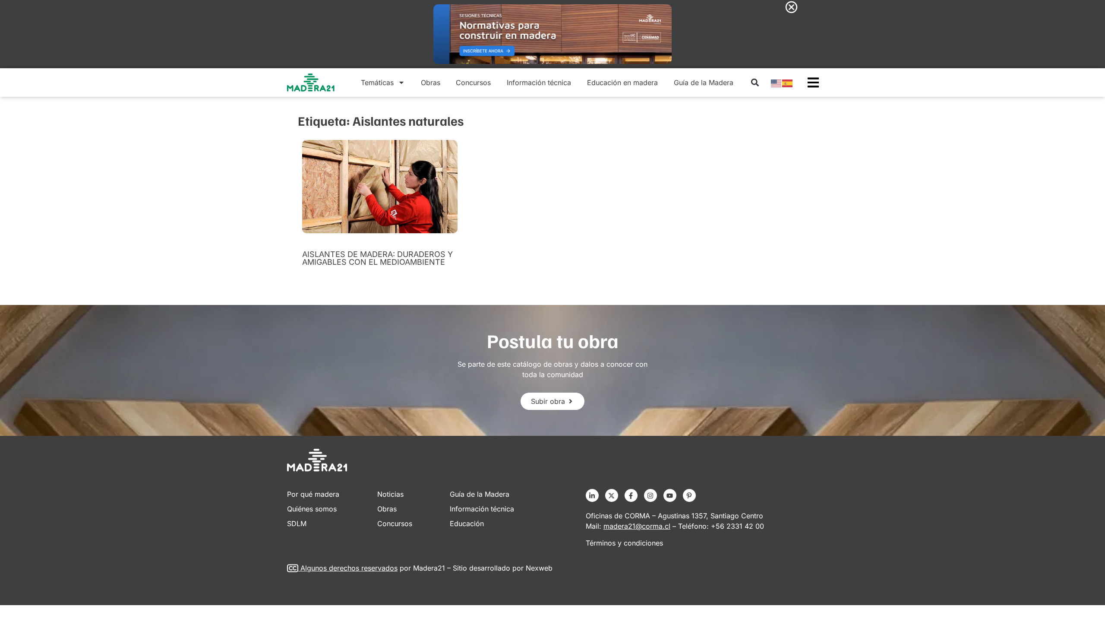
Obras (430, 82)
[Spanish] (787, 82)
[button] (755, 83)
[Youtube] (669, 495)
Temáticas (377, 82)
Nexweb (539, 568)
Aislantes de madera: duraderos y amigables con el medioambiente (377, 258)
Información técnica (539, 82)
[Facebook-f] (631, 495)
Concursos (473, 82)
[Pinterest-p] (689, 495)
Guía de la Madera (703, 82)
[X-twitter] (611, 495)
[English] (776, 82)
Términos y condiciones (624, 543)
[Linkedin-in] (592, 495)
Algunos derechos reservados (349, 568)
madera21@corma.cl (636, 526)
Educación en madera (622, 82)
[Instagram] (650, 495)
